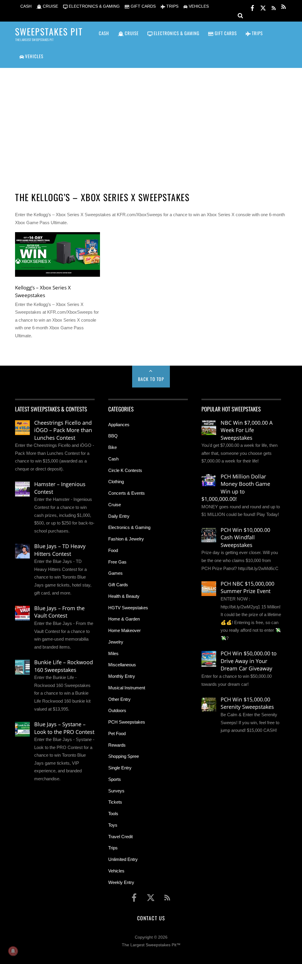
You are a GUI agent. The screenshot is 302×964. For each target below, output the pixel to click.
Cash (113, 458)
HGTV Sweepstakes (128, 607)
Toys (112, 825)
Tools (113, 813)
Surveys (116, 790)
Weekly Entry (121, 882)
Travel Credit (120, 836)
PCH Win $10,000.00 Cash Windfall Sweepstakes (245, 537)
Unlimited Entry (123, 859)
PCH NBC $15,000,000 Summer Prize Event (247, 587)
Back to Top (151, 379)
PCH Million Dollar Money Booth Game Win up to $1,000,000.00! (235, 488)
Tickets (115, 802)
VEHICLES (198, 6)
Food (113, 550)
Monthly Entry (121, 676)
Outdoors (117, 710)
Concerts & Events (126, 493)
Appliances (118, 424)
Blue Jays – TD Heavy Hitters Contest (60, 550)
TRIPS (171, 6)
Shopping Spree (123, 756)
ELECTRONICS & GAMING (94, 6)
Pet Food (117, 733)
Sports (114, 779)
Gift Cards (118, 584)
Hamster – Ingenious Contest (60, 488)
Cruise (114, 504)
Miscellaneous (122, 664)
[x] (263, 7)
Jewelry (115, 641)
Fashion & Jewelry (126, 538)
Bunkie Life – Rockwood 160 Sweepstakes (63, 666)
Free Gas (117, 561)
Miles (113, 653)
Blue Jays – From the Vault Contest (59, 612)
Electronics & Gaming (129, 527)
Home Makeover (124, 630)
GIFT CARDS (142, 6)
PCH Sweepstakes (126, 721)
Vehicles (116, 870)
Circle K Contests (125, 470)
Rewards (117, 745)
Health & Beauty (123, 596)
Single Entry (120, 767)
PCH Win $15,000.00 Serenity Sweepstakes (247, 703)
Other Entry (119, 699)
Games (115, 573)
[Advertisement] (151, 122)
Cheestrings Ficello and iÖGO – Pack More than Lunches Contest (63, 430)
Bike (112, 447)
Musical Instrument (126, 687)
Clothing (116, 481)
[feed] (274, 7)
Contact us (151, 918)
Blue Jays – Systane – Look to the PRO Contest (64, 728)
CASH (25, 6)
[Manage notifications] (13, 951)
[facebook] (252, 7)
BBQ (113, 435)
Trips (113, 847)
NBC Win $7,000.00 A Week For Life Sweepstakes (247, 430)
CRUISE (50, 6)
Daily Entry (118, 516)
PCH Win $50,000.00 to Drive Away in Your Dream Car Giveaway (249, 661)
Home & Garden (124, 618)
